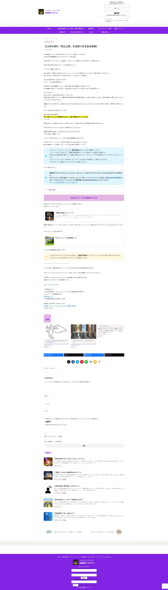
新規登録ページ (48, 296)
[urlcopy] (99, 362)
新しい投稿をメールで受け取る (53, 441)
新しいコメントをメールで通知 (53, 436)
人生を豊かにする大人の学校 (86, 560)
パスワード (116, 8)
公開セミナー (63, 32)
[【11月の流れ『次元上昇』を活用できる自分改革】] (77, 362)
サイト (46, 411)
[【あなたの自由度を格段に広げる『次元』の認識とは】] (56, 331)
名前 (47, 396)
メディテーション (49, 368)
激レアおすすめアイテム (77, 32)
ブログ (91, 32)
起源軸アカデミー (52, 12)
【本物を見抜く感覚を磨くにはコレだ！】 (67, 486)
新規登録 (94, 180)
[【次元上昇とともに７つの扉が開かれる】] (83, 331)
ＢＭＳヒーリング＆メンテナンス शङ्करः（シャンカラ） (105, 28)
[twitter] (68, 362)
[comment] (95, 362)
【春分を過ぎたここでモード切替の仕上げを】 (68, 499)
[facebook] (73, 362)
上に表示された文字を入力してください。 (117, 15)
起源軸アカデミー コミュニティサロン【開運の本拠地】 (60, 306)
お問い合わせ (105, 32)
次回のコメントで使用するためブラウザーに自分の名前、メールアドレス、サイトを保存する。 (72, 419)
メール (47, 403)
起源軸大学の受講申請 (112, 178)
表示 (54, 190)
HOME (49, 28)
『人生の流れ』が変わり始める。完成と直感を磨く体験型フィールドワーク (77, 28)
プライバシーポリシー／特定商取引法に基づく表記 (82, 557)
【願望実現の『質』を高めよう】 (64, 513)
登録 (127, 20)
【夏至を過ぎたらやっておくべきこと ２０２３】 (69, 459)
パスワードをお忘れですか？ (118, 20)
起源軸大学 (91, 28)
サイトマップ (99, 557)
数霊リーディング (119, 28)
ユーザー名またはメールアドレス (117, 3)
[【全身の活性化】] (111, 330)
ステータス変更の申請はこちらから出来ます (63, 182)
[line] (86, 362)
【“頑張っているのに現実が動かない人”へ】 (68, 472)
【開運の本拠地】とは (63, 28)
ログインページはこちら (51, 284)
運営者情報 (65, 557)
